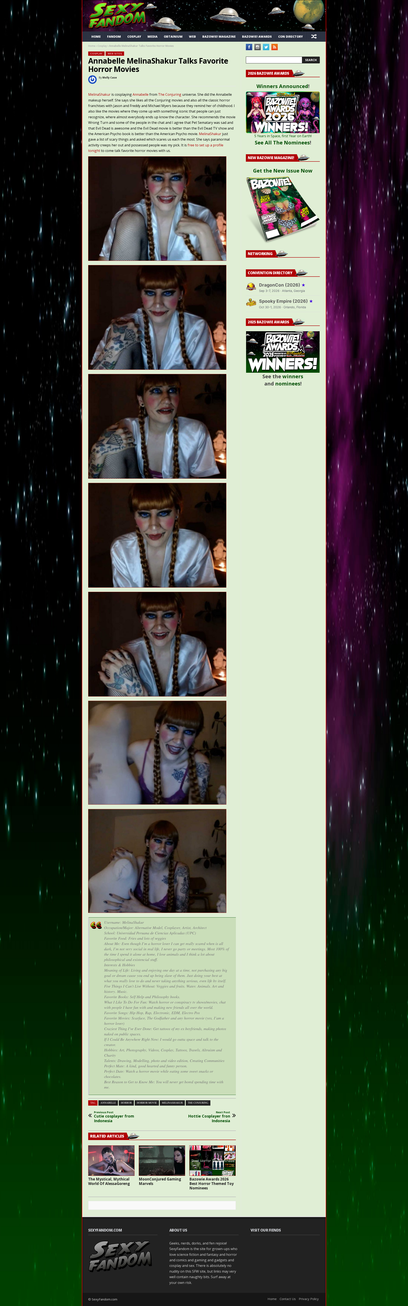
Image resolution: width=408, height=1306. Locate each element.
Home (96, 36)
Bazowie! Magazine (219, 36)
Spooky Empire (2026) (286, 301)
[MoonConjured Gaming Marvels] (162, 1160)
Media (152, 36)
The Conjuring (169, 94)
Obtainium (173, 36)
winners (292, 376)
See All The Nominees (282, 142)
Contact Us (288, 1299)
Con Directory (290, 36)
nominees (287, 383)
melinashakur (172, 1102)
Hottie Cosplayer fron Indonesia (209, 1117)
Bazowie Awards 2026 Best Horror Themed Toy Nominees (211, 1183)
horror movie (147, 1102)
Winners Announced (282, 86)
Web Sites (115, 53)
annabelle (108, 1102)
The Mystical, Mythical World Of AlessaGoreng (109, 1181)
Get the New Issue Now (283, 170)
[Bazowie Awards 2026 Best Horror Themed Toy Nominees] (212, 1160)
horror (126, 1102)
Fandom (114, 36)
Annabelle (141, 94)
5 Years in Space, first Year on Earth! (283, 136)
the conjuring (198, 1102)
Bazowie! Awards (257, 36)
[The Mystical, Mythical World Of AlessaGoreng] (111, 1160)
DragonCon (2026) (282, 285)
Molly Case (109, 77)
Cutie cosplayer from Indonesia (114, 1117)
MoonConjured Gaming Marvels (160, 1181)
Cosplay (134, 36)
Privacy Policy (309, 1299)
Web (192, 36)
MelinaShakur (99, 94)
